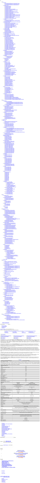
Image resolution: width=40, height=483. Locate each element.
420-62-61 (8, 441)
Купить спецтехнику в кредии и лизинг (8, 467)
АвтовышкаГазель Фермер (6, 332)
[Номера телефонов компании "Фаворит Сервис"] (20, 359)
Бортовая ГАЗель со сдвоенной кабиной (32, 332)
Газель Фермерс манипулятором (14, 332)
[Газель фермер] (3, 334)
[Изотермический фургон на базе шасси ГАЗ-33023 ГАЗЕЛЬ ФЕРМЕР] (16, 337)
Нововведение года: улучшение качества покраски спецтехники (7, 461)
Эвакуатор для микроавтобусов (6, 464)
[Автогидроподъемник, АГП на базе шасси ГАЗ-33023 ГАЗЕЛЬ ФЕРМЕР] (16, 338)
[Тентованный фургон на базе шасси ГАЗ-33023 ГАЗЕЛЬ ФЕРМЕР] (3, 337)
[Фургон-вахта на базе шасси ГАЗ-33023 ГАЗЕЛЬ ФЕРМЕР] (3, 338)
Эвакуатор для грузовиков (5, 463)
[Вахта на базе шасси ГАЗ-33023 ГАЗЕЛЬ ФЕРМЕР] (29, 337)
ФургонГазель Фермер (24, 332)
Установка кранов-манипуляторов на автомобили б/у (7, 466)
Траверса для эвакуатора (5, 462)
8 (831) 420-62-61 (5, 322)
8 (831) (1, 476)
